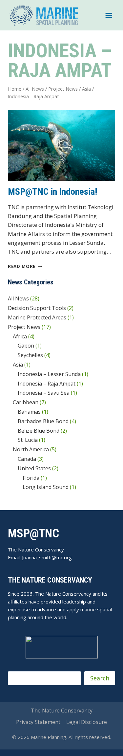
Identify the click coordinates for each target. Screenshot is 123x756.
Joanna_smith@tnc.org (47, 557)
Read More (25, 266)
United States (34, 468)
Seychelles (30, 355)
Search (99, 678)
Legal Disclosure (86, 722)
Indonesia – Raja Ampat (46, 383)
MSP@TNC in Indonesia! (52, 191)
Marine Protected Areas (37, 317)
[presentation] (61, 145)
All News (18, 298)
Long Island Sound (46, 487)
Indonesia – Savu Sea (44, 392)
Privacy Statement (38, 722)
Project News (24, 327)
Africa (20, 336)
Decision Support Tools (37, 308)
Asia (18, 364)
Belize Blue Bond (38, 430)
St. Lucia (28, 439)
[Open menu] (108, 15)
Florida (31, 477)
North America (31, 449)
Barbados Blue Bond (43, 421)
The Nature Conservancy (61, 710)
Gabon (26, 345)
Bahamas (29, 411)
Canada (27, 458)
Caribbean (25, 402)
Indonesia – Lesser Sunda (49, 374)
